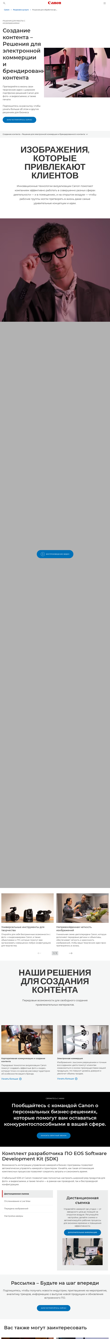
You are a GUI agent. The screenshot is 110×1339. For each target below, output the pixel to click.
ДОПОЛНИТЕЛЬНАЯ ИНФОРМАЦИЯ (82, 1232)
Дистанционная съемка (16, 1194)
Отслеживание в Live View (17, 1201)
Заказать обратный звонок (54, 1135)
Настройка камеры (13, 1216)
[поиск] (4, 3)
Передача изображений (16, 1208)
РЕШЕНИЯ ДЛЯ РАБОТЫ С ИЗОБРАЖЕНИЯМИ (14, 22)
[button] (39, 953)
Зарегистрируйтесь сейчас (19, 120)
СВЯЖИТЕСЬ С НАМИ (55, 1098)
